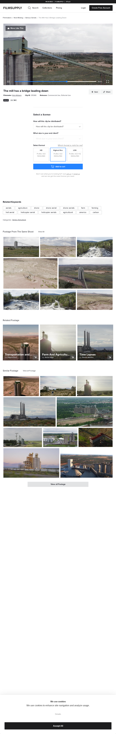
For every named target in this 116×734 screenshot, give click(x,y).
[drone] (36, 208)
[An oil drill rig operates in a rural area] (30, 273)
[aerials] (8, 208)
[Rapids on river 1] (95, 247)
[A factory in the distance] (29, 412)
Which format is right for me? (70, 145)
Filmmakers (7, 18)
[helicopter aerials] (49, 212)
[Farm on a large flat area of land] (86, 273)
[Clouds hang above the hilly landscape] (58, 247)
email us (77, 174)
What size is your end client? (50, 138)
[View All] (41, 232)
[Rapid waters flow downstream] (21, 300)
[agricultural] (68, 212)
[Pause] (8, 81)
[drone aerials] (68, 208)
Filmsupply (59, 2)
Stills (68, 2)
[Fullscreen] (108, 81)
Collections (47, 8)
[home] (14, 8)
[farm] (83, 208)
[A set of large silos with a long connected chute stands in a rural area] (58, 386)
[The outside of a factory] (86, 463)
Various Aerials (30, 18)
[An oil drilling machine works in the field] (95, 300)
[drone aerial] (51, 208)
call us (68, 174)
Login (83, 8)
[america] (83, 212)
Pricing (59, 8)
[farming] (95, 208)
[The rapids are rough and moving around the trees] (58, 300)
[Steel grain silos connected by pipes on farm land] (22, 437)
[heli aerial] (10, 212)
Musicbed (49, 2)
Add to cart (60, 166)
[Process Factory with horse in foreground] (21, 247)
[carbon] (96, 212)
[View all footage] (29, 371)
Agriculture (22, 220)
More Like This (16, 28)
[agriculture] (22, 208)
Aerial (14, 220)
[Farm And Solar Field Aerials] (60, 437)
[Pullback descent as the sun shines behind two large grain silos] (95, 386)
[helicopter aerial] (28, 212)
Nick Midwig (18, 18)
